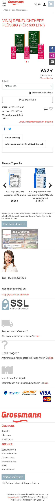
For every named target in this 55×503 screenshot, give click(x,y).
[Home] (16, 2)
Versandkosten (46, 78)
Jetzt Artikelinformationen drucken (36, 121)
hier (37, 336)
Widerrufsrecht (9, 461)
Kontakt (5, 431)
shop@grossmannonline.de (15, 294)
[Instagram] (52, 55)
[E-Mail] (52, 61)
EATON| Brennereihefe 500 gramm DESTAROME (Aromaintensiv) (40, 194)
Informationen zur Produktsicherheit (24, 144)
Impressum (7, 439)
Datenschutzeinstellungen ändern (22, 483)
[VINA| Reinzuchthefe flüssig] (27, 45)
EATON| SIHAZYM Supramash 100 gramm (15, 193)
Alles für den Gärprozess (15, 10)
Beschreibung (12, 137)
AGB (4, 465)
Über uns (6, 435)
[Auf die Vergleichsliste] (46, 108)
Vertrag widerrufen (13, 477)
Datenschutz (8, 457)
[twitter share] (10, 129)
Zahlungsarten (9, 449)
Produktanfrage (27, 99)
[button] (26, 61)
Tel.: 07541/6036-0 (14, 278)
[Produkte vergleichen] (39, 5)
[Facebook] (52, 49)
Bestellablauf (8, 469)
